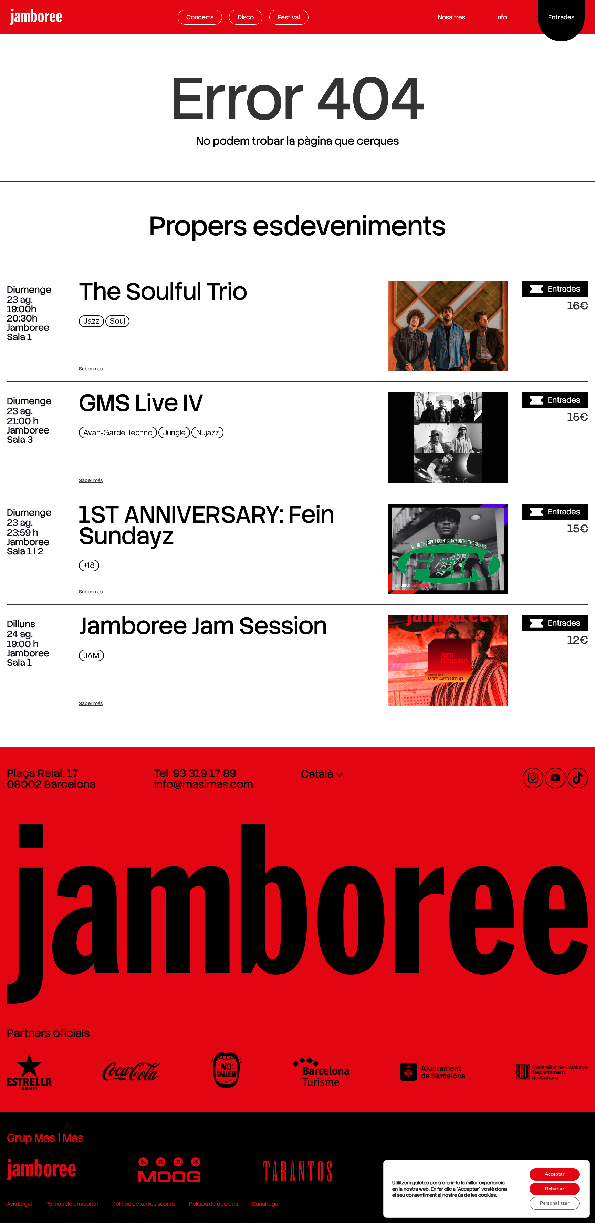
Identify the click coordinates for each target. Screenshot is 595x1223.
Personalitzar (554, 1203)
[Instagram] (533, 778)
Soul (117, 321)
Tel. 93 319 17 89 (195, 773)
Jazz (91, 321)
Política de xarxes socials (143, 1203)
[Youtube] (555, 778)
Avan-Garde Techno (118, 433)
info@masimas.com (203, 784)
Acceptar (554, 1174)
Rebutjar (554, 1188)
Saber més (91, 369)
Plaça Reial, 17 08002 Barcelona (51, 779)
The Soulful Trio (163, 291)
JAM (91, 656)
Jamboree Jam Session (203, 625)
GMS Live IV (141, 402)
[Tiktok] (577, 778)
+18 (89, 565)
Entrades (564, 289)
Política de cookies (213, 1203)
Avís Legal (19, 1203)
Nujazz (207, 433)
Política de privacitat (71, 1203)
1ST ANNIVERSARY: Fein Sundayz (206, 525)
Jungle (174, 433)
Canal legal (265, 1203)
